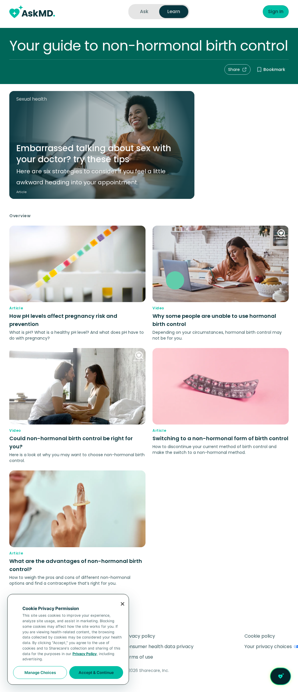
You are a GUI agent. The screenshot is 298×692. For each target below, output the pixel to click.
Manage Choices (40, 672)
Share (234, 69)
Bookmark (274, 69)
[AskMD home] (32, 12)
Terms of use (138, 657)
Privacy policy (139, 636)
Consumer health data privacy (158, 646)
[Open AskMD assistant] (280, 676)
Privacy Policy (84, 654)
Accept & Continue (96, 672)
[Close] (122, 604)
